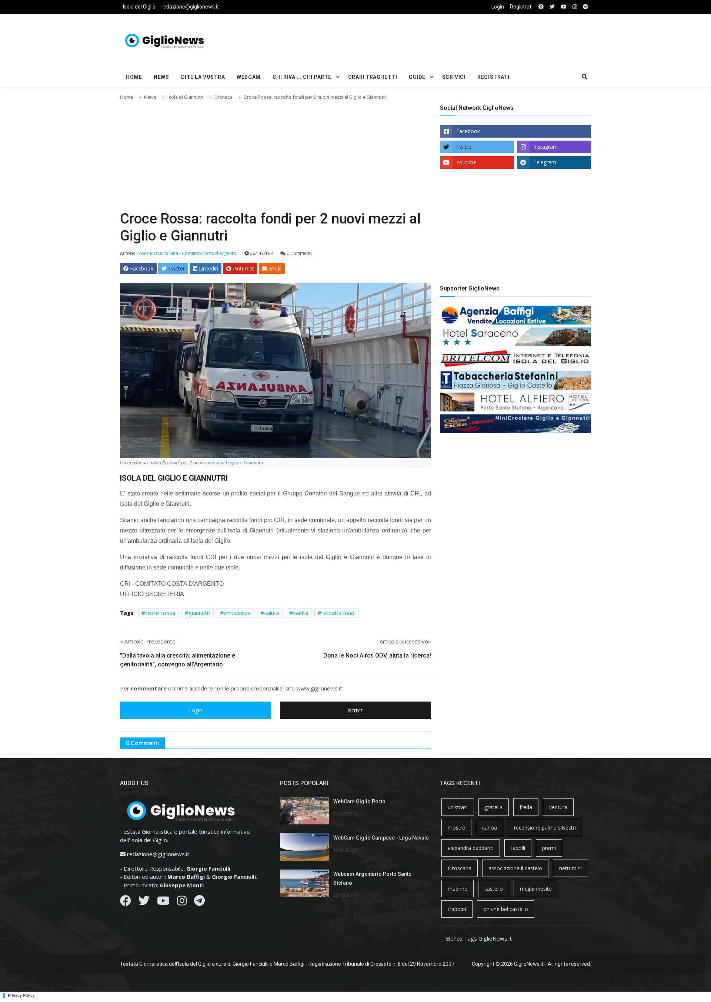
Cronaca (223, 97)
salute (272, 612)
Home (134, 77)
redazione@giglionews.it (190, 7)
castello (493, 888)
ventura (558, 807)
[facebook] (541, 7)
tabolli (518, 847)
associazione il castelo (515, 868)
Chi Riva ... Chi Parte (302, 77)
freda (526, 807)
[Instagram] (182, 902)
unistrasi (458, 807)
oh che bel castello (505, 908)
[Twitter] (144, 902)
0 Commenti (299, 253)
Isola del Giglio (139, 7)
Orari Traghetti (372, 77)
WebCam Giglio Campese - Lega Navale (381, 838)
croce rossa (160, 612)
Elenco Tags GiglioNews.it (479, 938)
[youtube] (564, 7)
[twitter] (552, 7)
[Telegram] (199, 902)
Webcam (248, 77)
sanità (300, 612)
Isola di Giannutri (185, 97)
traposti (457, 908)
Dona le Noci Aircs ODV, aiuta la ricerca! (377, 655)
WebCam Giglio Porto (359, 801)
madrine (457, 888)
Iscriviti (355, 710)
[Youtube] (163, 902)
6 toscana (459, 868)
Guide (417, 77)
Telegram (544, 162)
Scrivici (453, 77)
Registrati (521, 7)
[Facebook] (125, 902)
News (161, 77)
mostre (456, 827)
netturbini (570, 868)
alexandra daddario (471, 847)
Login (497, 7)
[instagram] (575, 7)
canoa (489, 827)
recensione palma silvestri (545, 827)
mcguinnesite (536, 888)
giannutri (199, 612)
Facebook (468, 131)
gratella (494, 807)
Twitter (464, 146)
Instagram (545, 146)
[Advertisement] (435, 39)
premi (549, 847)
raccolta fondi (338, 612)
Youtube (466, 162)
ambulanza (237, 612)
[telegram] (585, 7)
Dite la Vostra (203, 77)
